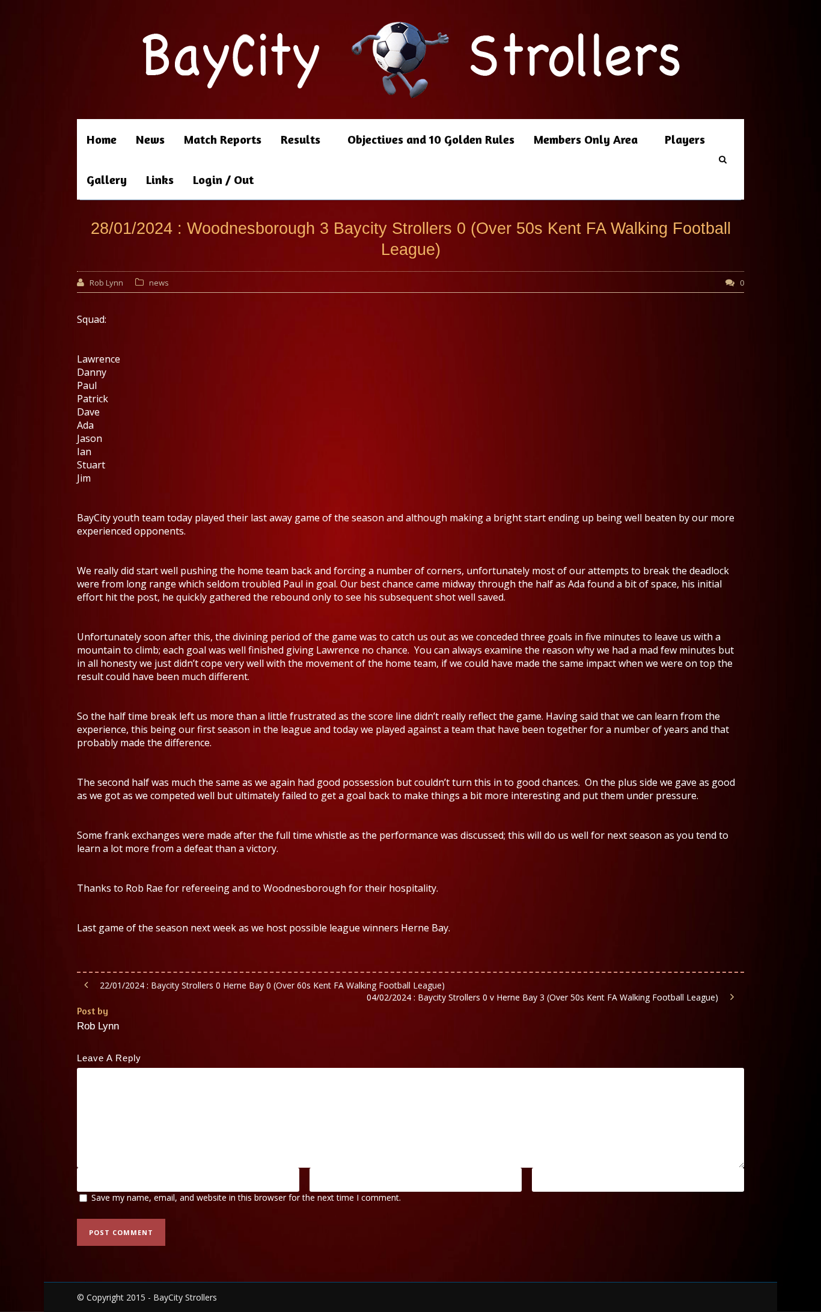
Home (102, 139)
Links (160, 179)
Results (300, 139)
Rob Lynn (106, 282)
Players (685, 139)
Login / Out (223, 179)
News (150, 139)
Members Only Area (586, 139)
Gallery (107, 179)
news (159, 282)
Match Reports (222, 139)
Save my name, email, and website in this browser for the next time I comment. (246, 1197)
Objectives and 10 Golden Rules (430, 139)
